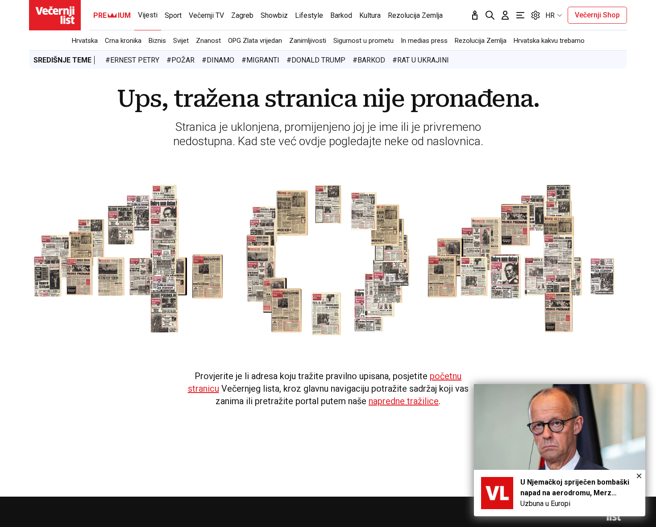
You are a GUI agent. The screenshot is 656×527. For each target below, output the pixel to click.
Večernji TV (206, 15)
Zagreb (242, 15)
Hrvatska (85, 41)
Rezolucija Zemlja (481, 41)
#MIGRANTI (260, 60)
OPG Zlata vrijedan (255, 41)
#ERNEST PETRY (132, 60)
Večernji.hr (55, 15)
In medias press (424, 41)
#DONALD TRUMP (315, 60)
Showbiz (274, 15)
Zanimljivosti (307, 41)
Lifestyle (309, 15)
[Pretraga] (490, 15)
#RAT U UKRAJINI (420, 60)
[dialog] (559, 450)
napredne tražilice (404, 401)
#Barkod (369, 60)
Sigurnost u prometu (363, 41)
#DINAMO (218, 60)
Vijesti (148, 15)
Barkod (341, 15)
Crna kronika (123, 41)
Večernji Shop (597, 15)
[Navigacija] (520, 15)
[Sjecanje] (474, 15)
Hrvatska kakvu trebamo (549, 41)
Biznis (157, 41)
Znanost (208, 41)
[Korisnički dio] (505, 15)
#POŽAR (180, 60)
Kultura (370, 15)
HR (550, 15)
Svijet (181, 41)
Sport (173, 15)
